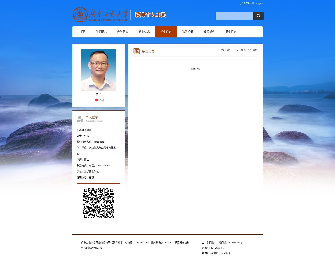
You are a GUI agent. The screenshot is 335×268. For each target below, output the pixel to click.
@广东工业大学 (247, 3)
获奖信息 (144, 31)
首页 (82, 31)
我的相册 (187, 31)
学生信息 (166, 31)
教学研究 (122, 31)
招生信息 (230, 31)
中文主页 (238, 50)
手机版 (210, 242)
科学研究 (101, 31)
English (259, 3)
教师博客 (209, 31)
